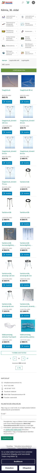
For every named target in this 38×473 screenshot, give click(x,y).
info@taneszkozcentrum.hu (13, 382)
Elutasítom (9, 468)
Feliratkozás (7, 438)
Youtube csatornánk (10, 397)
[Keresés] (23, 3)
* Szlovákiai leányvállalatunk (23, 446)
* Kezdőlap (9, 446)
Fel (20, 368)
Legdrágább (25, 60)
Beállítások (18, 461)
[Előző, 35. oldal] (15, 358)
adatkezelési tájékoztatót (13, 429)
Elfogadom (27, 468)
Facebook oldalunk (10, 391)
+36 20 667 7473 (9, 388)
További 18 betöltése (19, 353)
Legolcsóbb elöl (14, 60)
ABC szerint (6, 64)
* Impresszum (11, 448)
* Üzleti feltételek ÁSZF (24, 448)
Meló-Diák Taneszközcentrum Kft (14, 394)
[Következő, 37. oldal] (23, 358)
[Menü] (33, 3)
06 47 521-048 (8, 385)
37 (27, 358)
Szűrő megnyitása (19, 70)
